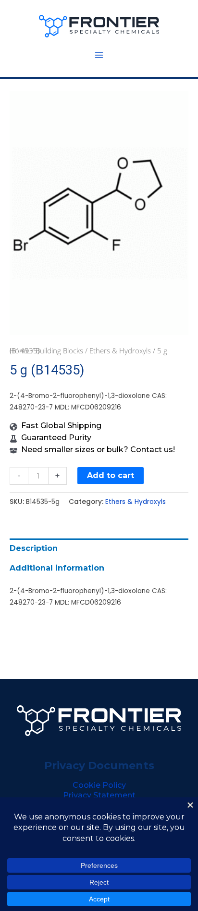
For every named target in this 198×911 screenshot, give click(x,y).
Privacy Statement (99, 795)
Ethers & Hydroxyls (120, 350)
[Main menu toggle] (99, 55)
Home (19, 350)
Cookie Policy (99, 785)
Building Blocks (59, 350)
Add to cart (110, 475)
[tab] (99, 548)
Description (34, 548)
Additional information (57, 567)
